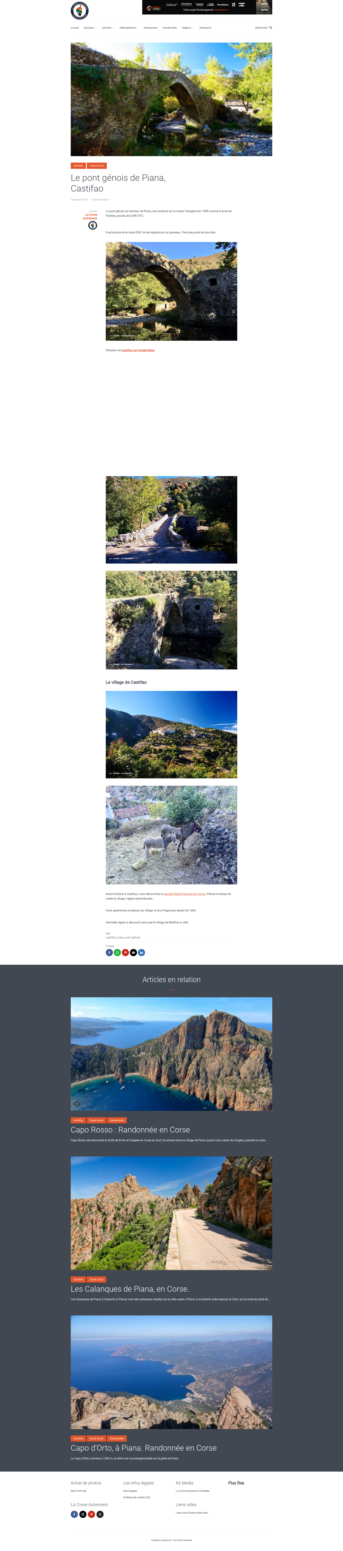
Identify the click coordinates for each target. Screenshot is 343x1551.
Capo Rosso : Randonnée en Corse (130, 1129)
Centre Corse (97, 165)
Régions (186, 27)
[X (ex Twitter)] (100, 1514)
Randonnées (170, 27)
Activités (106, 27)
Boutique (89, 27)
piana (120, 937)
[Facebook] (74, 1514)
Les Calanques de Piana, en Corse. (130, 1289)
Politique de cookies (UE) (136, 1497)
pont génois (133, 937)
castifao (111, 937)
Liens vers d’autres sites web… (192, 1512)
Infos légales (130, 1491)
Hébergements (128, 27)
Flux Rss (236, 1483)
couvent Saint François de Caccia (185, 894)
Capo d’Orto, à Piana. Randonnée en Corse (144, 1448)
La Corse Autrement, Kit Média (192, 1491)
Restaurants (151, 27)
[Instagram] (82, 1514)
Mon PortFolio (78, 1491)
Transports (205, 27)
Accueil (75, 27)
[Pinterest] (91, 1514)
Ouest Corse (96, 1120)
